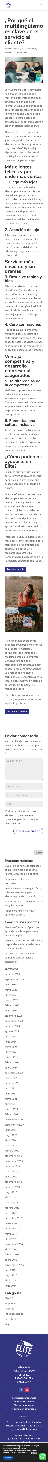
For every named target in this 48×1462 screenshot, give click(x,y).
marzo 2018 (11, 1202)
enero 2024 (11, 1067)
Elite (10, 48)
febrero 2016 (12, 1254)
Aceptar (8, 1458)
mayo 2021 (11, 1098)
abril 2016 (10, 1249)
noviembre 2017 (14, 1223)
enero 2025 (11, 1010)
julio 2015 (10, 1270)
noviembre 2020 (14, 1119)
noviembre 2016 (14, 1244)
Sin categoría (12, 1319)
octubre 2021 (12, 1083)
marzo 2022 (11, 1078)
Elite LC (9, 1298)
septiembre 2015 (14, 1264)
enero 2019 (11, 1176)
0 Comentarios (20, 52)
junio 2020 (10, 1129)
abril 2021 (10, 1103)
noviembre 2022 (14, 1072)
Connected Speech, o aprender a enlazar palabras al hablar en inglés (22, 931)
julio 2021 (10, 1088)
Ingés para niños (14, 1313)
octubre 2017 (12, 1228)
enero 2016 (11, 1259)
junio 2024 (10, 1041)
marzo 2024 (11, 1057)
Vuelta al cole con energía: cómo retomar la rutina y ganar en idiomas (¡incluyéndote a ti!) (23, 892)
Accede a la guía (15, 569)
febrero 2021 (12, 1114)
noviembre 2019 (14, 1161)
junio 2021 (10, 1093)
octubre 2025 (12, 974)
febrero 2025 (12, 1005)
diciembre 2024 (13, 1015)
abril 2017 (10, 1239)
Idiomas (8, 52)
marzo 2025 (11, 1000)
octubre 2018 (12, 1187)
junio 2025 (10, 984)
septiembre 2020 (14, 1124)
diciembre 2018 (13, 1181)
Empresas (32, 48)
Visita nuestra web (17, 711)
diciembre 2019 (13, 1155)
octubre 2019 (12, 1166)
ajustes (34, 1453)
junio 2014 (10, 1285)
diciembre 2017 (13, 1218)
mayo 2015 (11, 1275)
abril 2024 (10, 1052)
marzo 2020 (11, 1145)
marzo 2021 (11, 1109)
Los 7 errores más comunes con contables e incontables (20, 957)
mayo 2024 (11, 1046)
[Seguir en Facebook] (21, 1390)
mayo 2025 (11, 989)
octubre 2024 (12, 1026)
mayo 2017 (11, 1233)
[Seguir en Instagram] (27, 1390)
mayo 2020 (11, 1135)
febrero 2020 (12, 1150)
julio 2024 (10, 1036)
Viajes (8, 1324)
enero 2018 (11, 1213)
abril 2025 (10, 995)
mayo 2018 (11, 1192)
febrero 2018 (12, 1207)
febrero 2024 (12, 1062)
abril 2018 (10, 1197)
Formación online (24, 1401)
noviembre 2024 (14, 1020)
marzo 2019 (11, 1171)
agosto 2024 (12, 1031)
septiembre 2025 (14, 979)
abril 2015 (10, 1280)
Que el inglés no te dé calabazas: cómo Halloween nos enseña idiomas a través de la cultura (23, 869)
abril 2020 (10, 1140)
